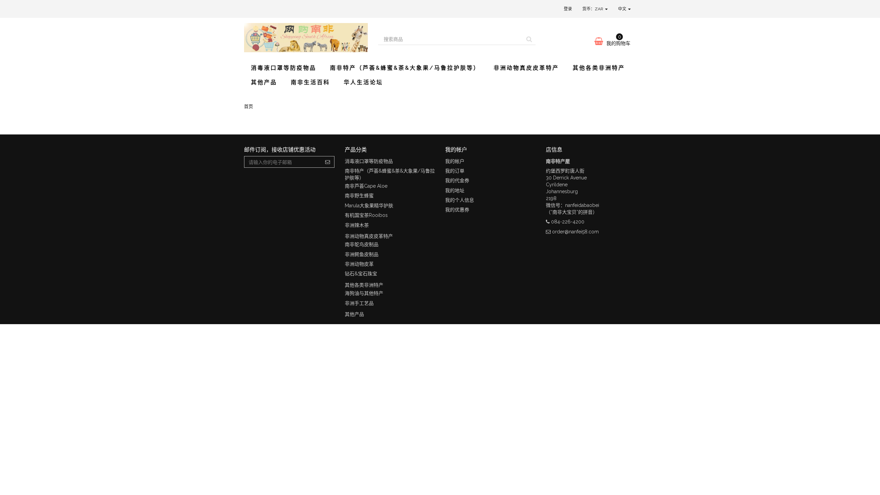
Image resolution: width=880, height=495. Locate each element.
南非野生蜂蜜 (359, 195)
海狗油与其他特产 (364, 293)
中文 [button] (622, 9)
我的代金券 (457, 180)
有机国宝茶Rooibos (366, 215)
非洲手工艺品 (359, 303)
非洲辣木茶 (357, 225)
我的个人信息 (459, 200)
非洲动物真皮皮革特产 (526, 68)
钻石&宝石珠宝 (361, 273)
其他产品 (264, 82)
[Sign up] (327, 162)
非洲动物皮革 (359, 264)
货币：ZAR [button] (593, 9)
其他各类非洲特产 (599, 68)
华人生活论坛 (363, 82)
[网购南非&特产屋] (306, 37)
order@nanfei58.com (575, 231)
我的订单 (454, 171)
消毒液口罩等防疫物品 (283, 68)
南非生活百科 (310, 82)
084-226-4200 (567, 221)
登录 (568, 9)
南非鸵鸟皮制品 (361, 244)
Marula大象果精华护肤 (369, 205)
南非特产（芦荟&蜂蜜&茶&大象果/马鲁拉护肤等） (405, 68)
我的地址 (454, 190)
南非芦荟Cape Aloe (366, 186)
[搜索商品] (529, 39)
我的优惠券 (457, 209)
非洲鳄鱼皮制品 (361, 254)
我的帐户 (454, 161)
